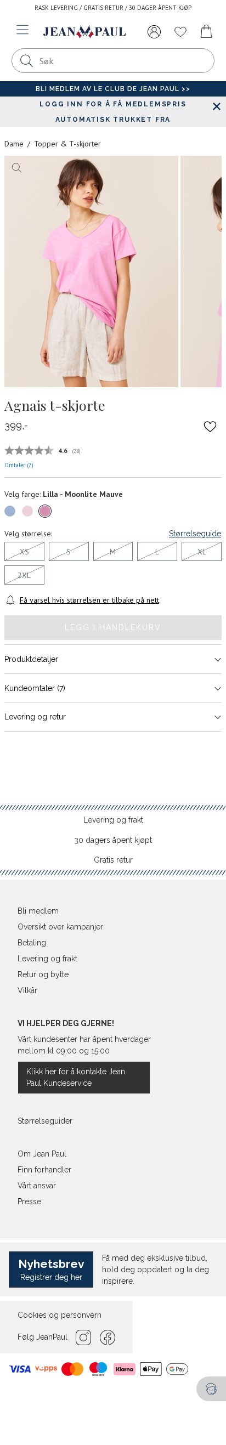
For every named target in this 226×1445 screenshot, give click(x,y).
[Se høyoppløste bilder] (91, 272)
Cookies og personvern (59, 1315)
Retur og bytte (43, 974)
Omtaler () (18, 465)
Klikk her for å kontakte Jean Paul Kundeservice (75, 1077)
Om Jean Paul (42, 1153)
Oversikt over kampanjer (60, 926)
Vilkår (27, 990)
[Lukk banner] (216, 106)
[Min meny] (154, 31)
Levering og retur (35, 716)
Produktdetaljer (31, 659)
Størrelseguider (45, 1121)
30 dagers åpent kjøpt (113, 840)
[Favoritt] (210, 426)
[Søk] (27, 60)
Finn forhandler (44, 1169)
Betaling (32, 942)
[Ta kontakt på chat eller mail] (211, 1388)
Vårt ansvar (37, 1185)
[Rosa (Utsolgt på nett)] (27, 511)
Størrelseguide (195, 533)
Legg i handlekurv (113, 627)
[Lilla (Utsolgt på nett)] (44, 511)
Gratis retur (113, 859)
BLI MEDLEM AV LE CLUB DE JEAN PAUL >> (113, 89)
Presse (29, 1201)
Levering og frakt (113, 819)
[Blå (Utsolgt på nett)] (9, 511)
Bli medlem (38, 910)
